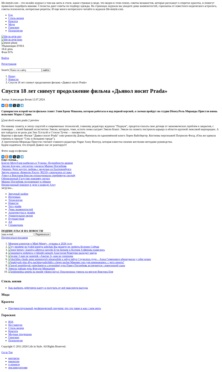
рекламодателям (17, 367)
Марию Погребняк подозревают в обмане (26, 181)
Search (5, 70)
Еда (10, 15)
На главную (15, 324)
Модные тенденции (20, 334)
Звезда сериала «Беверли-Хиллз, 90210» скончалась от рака (36, 172)
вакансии (13, 361)
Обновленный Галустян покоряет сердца (25, 178)
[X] (14, 105)
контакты (13, 358)
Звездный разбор (18, 193)
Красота (13, 21)
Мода (11, 24)
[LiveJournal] (18, 105)
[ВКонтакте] (3, 105)
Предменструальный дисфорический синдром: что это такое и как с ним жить (54, 308)
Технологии (15, 200)
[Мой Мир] (10, 105)
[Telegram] (22, 105)
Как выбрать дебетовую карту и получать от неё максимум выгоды (48, 287)
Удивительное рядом (20, 215)
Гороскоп (13, 27)
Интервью (14, 196)
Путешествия (16, 218)
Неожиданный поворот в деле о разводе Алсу (28, 184)
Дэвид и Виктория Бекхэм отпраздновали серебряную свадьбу (38, 175)
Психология (15, 30)
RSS (10, 321)
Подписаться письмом (14, 237)
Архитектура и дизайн (21, 212)
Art (10, 221)
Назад (11, 76)
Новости (13, 79)
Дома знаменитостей (20, 209)
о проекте (14, 364)
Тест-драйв (14, 206)
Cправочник (15, 225)
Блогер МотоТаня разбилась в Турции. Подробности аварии (37, 162)
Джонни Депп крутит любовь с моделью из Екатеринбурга (36, 169)
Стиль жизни (16, 18)
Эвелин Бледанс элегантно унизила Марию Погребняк (34, 166)
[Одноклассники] (6, 105)
